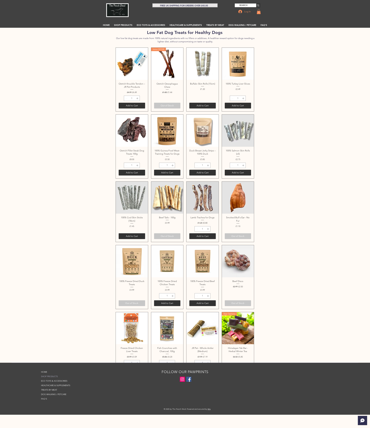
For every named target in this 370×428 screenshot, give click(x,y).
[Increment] (137, 98)
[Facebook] (188, 379)
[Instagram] (182, 379)
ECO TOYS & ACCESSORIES (54, 381)
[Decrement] (126, 98)
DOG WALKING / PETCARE (53, 394)
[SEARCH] (258, 5)
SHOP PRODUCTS (49, 376)
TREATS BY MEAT (49, 390)
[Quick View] (132, 64)
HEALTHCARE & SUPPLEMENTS (54, 385)
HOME (44, 372)
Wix (209, 409)
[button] (259, 11)
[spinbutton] (132, 98)
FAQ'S (44, 399)
